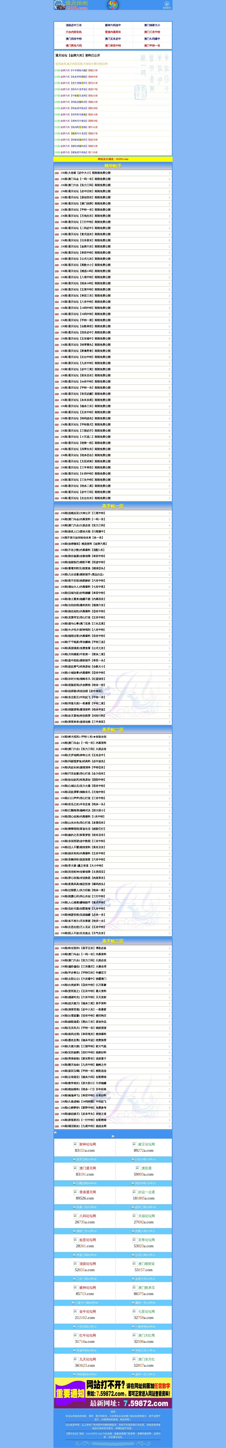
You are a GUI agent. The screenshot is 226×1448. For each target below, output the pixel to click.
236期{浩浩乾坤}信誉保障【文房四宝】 (83, 871)
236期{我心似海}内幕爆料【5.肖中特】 (83, 816)
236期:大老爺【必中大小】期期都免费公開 (86, 172)
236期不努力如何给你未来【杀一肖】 (82, 537)
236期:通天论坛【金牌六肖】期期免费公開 (86, 246)
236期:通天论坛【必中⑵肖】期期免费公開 (86, 191)
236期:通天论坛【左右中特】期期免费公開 (86, 357)
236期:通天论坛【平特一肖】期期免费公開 (86, 209)
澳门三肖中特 (152, 32)
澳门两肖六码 (74, 45)
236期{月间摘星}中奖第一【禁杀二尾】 (83, 654)
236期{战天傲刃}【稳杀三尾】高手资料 (83, 1003)
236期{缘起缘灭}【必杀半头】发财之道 (83, 1113)
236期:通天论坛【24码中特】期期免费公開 (86, 307)
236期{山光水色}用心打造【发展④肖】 (83, 822)
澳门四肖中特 (74, 38)
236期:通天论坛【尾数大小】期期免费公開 (86, 264)
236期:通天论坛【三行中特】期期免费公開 (86, 221)
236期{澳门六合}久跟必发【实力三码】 (83, 525)
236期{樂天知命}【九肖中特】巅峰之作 (83, 1064)
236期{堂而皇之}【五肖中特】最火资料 (83, 991)
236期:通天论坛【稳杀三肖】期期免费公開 (86, 406)
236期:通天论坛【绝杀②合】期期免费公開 (86, 455)
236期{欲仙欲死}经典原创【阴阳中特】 (83, 779)
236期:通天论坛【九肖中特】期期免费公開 (86, 363)
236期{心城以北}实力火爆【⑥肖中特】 (83, 785)
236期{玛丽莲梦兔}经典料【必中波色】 (83, 761)
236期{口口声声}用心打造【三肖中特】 (83, 798)
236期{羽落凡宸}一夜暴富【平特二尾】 (83, 703)
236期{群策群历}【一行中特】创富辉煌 (83, 1120)
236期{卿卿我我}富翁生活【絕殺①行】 (83, 828)
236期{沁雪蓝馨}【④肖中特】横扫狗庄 (83, 1015)
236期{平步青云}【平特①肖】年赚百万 (83, 972)
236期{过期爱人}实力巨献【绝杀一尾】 (83, 890)
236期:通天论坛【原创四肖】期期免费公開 (86, 197)
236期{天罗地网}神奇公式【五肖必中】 (83, 755)
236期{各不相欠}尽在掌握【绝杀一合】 (83, 920)
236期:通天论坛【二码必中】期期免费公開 (86, 228)
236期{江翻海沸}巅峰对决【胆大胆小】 (83, 810)
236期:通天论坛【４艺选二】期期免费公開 (86, 436)
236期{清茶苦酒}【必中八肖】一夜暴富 (83, 1009)
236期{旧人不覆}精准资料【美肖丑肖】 (83, 847)
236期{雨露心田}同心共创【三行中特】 (83, 896)
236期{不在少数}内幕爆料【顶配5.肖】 (83, 549)
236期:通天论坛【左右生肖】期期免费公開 (86, 498)
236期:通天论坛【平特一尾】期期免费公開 (86, 320)
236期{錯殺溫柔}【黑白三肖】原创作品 (83, 1021)
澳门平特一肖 (152, 45)
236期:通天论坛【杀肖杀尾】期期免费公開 (86, 399)
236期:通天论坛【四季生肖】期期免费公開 (86, 449)
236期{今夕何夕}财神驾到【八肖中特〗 (83, 629)
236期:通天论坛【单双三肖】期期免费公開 (86, 295)
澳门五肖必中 (113, 38)
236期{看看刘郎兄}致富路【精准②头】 (83, 568)
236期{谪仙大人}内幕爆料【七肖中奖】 (83, 586)
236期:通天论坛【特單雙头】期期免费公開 (86, 344)
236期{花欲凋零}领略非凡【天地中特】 (83, 792)
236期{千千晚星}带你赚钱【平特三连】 (83, 642)
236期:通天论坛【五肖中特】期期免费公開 (86, 412)
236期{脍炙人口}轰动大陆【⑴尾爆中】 (83, 531)
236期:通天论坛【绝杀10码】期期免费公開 (86, 283)
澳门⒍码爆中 (152, 38)
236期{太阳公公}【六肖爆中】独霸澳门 (83, 978)
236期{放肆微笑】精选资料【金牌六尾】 (84, 543)
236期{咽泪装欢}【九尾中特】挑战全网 (83, 1126)
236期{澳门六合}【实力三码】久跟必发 (83, 749)
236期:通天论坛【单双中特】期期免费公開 (86, 252)
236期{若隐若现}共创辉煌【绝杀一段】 (83, 685)
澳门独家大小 (152, 25)
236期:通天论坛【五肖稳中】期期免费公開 (86, 338)
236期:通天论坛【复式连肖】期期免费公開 (86, 234)
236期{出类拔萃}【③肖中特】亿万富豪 (83, 984)
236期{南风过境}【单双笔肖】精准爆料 (83, 1034)
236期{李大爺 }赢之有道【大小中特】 (82, 865)
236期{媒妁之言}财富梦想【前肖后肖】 (83, 834)
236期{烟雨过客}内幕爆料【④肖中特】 (83, 635)
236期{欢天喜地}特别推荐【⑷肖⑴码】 (83, 715)
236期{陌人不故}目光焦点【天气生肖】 (83, 933)
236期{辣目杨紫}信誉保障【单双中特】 (83, 556)
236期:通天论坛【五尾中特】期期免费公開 (86, 289)
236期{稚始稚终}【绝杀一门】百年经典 (83, 1089)
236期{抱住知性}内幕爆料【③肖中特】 (83, 611)
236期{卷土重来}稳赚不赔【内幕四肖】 (83, 599)
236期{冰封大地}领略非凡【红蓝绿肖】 (83, 678)
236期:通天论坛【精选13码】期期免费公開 (86, 271)
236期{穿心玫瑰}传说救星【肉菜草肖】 (83, 877)
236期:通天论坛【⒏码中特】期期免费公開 (86, 473)
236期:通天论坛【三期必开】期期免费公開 (86, 430)
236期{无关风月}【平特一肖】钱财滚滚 (83, 1027)
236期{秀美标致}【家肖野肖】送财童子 (83, 1058)
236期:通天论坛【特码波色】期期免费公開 (86, 418)
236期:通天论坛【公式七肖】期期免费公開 (86, 258)
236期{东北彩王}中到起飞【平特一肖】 (83, 697)
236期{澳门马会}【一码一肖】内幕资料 (83, 742)
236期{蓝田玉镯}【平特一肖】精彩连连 (83, 1070)
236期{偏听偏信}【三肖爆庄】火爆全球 (83, 966)
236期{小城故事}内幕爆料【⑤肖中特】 (83, 672)
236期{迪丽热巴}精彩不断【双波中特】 (83, 562)
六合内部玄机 (74, 32)
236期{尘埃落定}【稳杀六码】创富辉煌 (83, 1077)
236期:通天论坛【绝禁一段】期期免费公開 (86, 442)
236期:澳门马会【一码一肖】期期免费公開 (86, 179)
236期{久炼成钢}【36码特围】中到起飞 (83, 1101)
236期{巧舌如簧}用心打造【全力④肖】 (83, 773)
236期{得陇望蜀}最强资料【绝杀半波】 (83, 709)
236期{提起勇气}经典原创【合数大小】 (83, 666)
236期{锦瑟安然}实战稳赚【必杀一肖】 (83, 914)
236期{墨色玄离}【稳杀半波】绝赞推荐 (83, 1040)
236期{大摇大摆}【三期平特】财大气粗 (83, 1046)
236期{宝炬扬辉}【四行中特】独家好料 (83, 1052)
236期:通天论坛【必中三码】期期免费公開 (86, 492)
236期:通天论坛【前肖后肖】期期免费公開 (86, 375)
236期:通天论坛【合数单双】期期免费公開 (86, 326)
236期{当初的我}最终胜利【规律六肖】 (83, 605)
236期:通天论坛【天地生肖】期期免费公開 (86, 215)
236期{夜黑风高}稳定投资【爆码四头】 (83, 884)
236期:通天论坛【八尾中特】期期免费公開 (86, 277)
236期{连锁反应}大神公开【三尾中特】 (83, 513)
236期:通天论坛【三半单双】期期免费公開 (86, 467)
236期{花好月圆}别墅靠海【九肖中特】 (83, 908)
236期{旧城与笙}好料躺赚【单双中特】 (83, 592)
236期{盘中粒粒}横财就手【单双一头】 (83, 660)
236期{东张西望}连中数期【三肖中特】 (83, 841)
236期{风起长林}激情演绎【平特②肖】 (83, 767)
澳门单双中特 (113, 45)
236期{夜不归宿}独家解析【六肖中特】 (83, 580)
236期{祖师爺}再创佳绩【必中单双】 (82, 691)
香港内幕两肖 (113, 32)
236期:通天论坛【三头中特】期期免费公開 (86, 479)
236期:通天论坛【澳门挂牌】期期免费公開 (86, 203)
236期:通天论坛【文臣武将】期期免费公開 (86, 461)
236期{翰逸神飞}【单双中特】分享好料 (83, 1095)
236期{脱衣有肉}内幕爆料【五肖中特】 (83, 853)
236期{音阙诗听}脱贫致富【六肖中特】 (83, 859)
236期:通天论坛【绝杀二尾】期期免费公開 (86, 485)
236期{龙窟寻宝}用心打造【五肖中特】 (83, 617)
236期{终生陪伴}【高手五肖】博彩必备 (83, 948)
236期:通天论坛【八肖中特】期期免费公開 (86, 301)
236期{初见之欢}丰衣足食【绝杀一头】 (83, 804)
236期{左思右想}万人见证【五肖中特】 (83, 927)
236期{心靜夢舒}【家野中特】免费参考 (83, 1107)
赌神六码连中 (113, 25)
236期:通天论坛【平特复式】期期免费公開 (86, 424)
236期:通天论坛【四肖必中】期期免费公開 (86, 332)
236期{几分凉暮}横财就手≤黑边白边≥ (82, 574)
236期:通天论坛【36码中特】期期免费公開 (86, 314)
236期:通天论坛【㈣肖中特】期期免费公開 (86, 381)
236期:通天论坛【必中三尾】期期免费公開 (86, 369)
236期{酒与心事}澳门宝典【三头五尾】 (83, 623)
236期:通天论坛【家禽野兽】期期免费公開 (86, 350)
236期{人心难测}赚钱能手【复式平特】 (83, 902)
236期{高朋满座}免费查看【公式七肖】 (83, 648)
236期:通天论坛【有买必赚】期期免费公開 (86, 393)
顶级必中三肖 (74, 25)
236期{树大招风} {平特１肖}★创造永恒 (83, 736)
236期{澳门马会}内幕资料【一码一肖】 (83, 519)
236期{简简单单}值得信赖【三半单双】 (83, 721)
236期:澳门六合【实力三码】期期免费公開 (86, 185)
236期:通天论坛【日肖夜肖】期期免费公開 (86, 240)
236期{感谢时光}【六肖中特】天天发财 (83, 997)
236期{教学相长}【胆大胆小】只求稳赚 (83, 1083)
